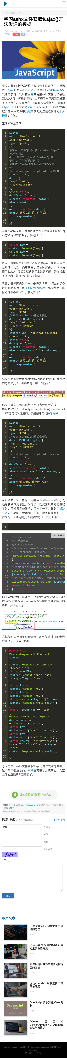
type (6, 107)
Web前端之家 (33, 805)
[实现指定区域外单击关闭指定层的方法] (15, 970)
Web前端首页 (10, 13)
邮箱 (45, 834)
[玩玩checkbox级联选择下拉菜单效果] (15, 989)
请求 (25, 90)
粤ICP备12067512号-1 (33, 1053)
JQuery (16, 34)
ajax (56, 90)
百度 (36, 508)
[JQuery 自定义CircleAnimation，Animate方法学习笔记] (15, 1027)
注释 (52, 413)
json (29, 107)
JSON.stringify (33, 288)
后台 (30, 94)
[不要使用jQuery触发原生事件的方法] (15, 932)
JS (23, 34)
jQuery (21, 13)
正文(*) (7, 860)
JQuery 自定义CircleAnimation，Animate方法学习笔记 (46, 1024)
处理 (28, 111)
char (36, 107)
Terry (22, 805)
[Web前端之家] (4, 5)
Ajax (10, 90)
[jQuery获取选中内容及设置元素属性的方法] (15, 951)
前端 (31, 770)
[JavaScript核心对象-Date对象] (15, 1008)
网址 (45, 842)
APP (14, 107)
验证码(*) (47, 849)
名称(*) (46, 827)
